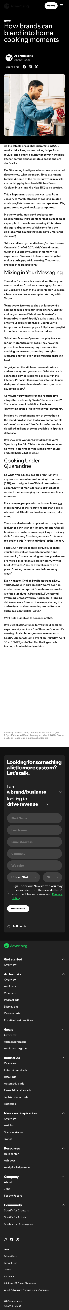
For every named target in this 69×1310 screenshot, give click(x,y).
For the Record (13, 1195)
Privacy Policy (10, 1262)
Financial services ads (17, 1090)
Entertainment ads (15, 1070)
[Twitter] (17, 1239)
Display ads (11, 1006)
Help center (11, 1154)
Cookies (8, 1269)
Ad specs (10, 1160)
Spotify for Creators (16, 1210)
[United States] (23, 877)
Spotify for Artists (15, 1217)
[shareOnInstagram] (8, 926)
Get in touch (18, 908)
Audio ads (10, 986)
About (8, 1182)
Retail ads (10, 1077)
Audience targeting (16, 1048)
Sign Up (51, 5)
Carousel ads (12, 1013)
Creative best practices (18, 1020)
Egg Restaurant (41, 580)
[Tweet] (36, 67)
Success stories (13, 1132)
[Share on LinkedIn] (30, 67)
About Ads (9, 1276)
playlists (58, 179)
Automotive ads (14, 1083)
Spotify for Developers (18, 1224)
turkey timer (47, 318)
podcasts (42, 214)
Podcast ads (11, 1000)
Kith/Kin (39, 247)
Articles (9, 1125)
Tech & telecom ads (16, 1097)
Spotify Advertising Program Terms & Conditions (27, 1289)
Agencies (10, 1104)
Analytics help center (17, 1167)
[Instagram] (5, 1239)
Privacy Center (11, 1256)
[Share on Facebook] (24, 67)
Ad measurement (15, 1042)
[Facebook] (11, 1239)
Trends (8, 1139)
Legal (6, 1249)
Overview (10, 965)
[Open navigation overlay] (61, 6)
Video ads (10, 993)
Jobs (7, 1189)
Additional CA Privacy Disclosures (20, 1283)
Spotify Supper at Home (19, 638)
